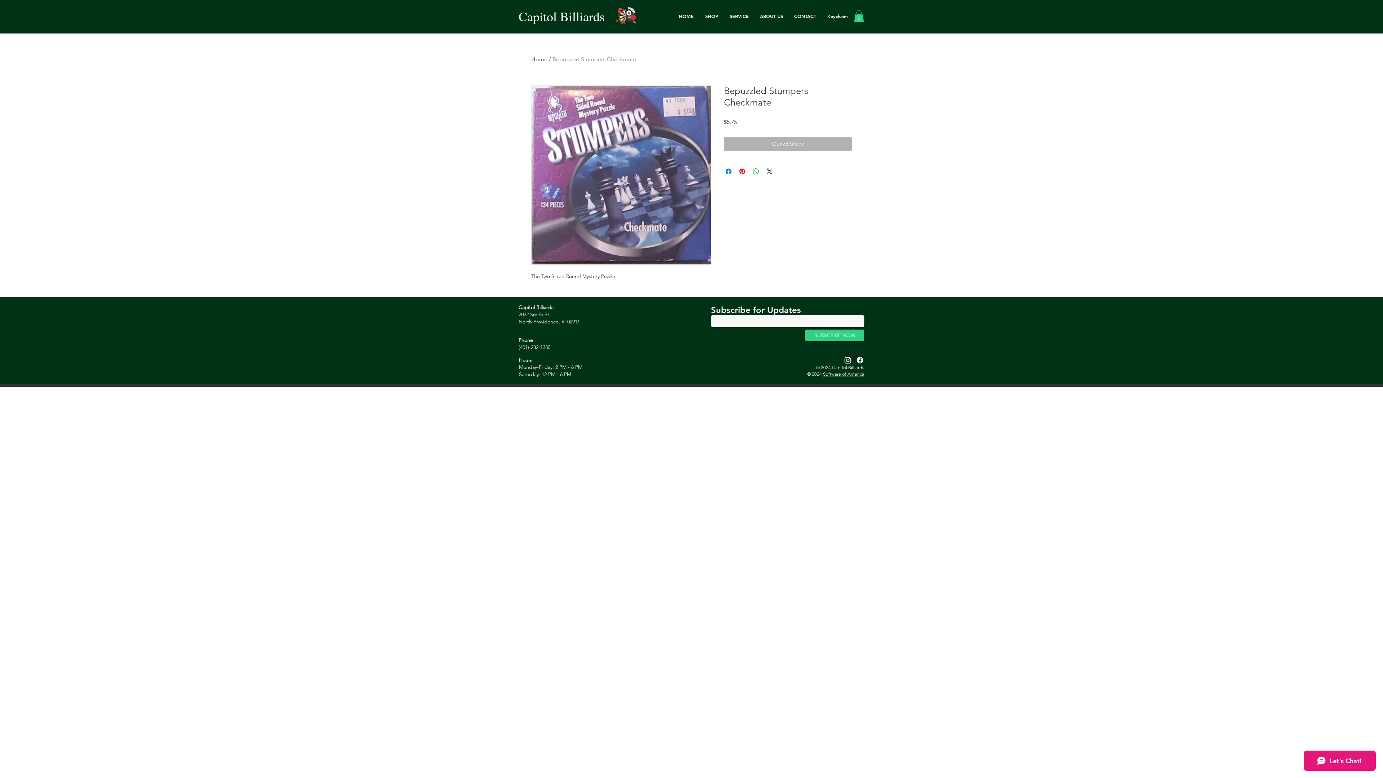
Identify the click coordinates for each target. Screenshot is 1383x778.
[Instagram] (847, 360)
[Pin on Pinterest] (742, 171)
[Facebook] (860, 360)
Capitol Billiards (562, 16)
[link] (859, 16)
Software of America (843, 374)
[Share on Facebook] (728, 171)
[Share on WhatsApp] (756, 171)
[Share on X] (769, 171)
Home (539, 59)
